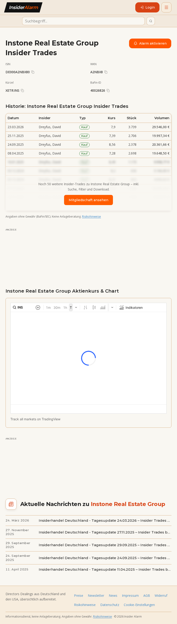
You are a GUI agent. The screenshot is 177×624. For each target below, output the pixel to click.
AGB (146, 595)
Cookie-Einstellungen (139, 605)
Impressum (130, 595)
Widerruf (161, 595)
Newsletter (96, 595)
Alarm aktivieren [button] (153, 43)
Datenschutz (109, 605)
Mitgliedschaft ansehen (88, 200)
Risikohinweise (91, 216)
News (113, 595)
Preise (78, 595)
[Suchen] (151, 21)
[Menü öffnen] (166, 7)
